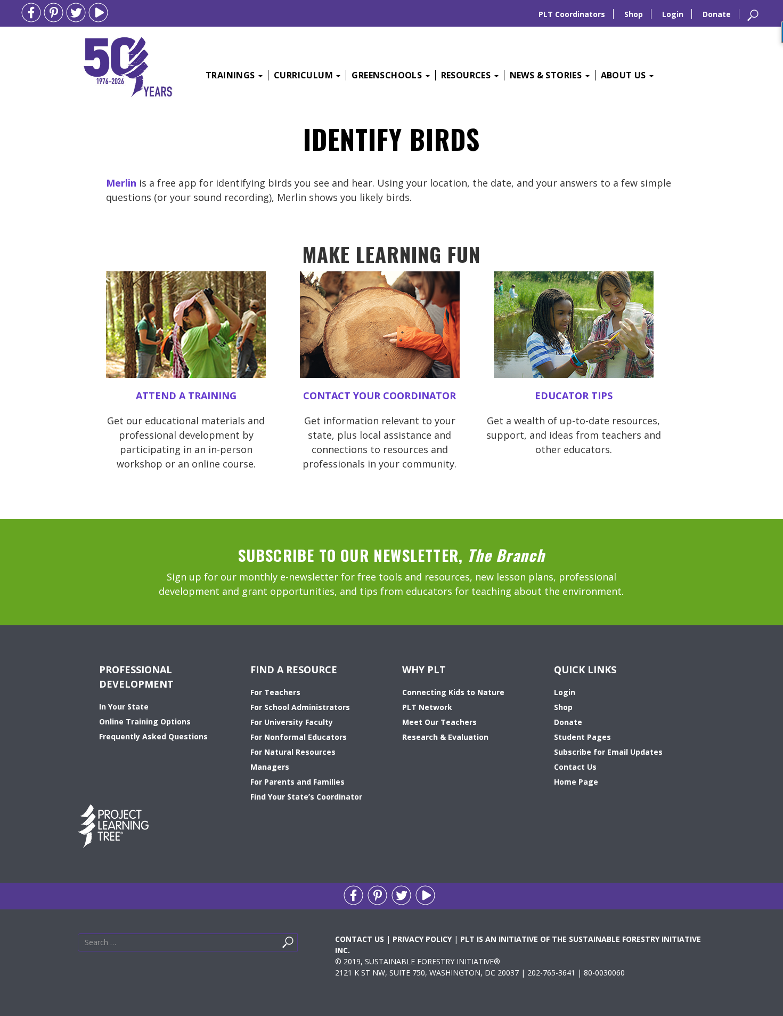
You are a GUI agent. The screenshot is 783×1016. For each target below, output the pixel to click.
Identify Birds (391, 138)
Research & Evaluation (445, 737)
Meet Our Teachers (439, 722)
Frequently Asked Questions (153, 736)
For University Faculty (291, 722)
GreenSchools (388, 75)
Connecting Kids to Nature (453, 692)
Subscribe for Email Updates (608, 752)
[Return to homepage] (128, 65)
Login (672, 14)
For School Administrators (300, 707)
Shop (633, 14)
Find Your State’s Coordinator (306, 797)
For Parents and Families (297, 782)
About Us (625, 75)
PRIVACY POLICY (422, 939)
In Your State (124, 706)
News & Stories (547, 75)
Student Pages (582, 737)
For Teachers (275, 692)
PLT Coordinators (572, 14)
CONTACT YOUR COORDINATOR (379, 395)
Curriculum (304, 75)
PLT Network (427, 707)
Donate (717, 14)
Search (300, 945)
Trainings (231, 75)
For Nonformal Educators (298, 737)
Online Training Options (145, 721)
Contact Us (575, 767)
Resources (467, 75)
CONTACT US (359, 939)
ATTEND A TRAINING (186, 395)
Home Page (576, 782)
